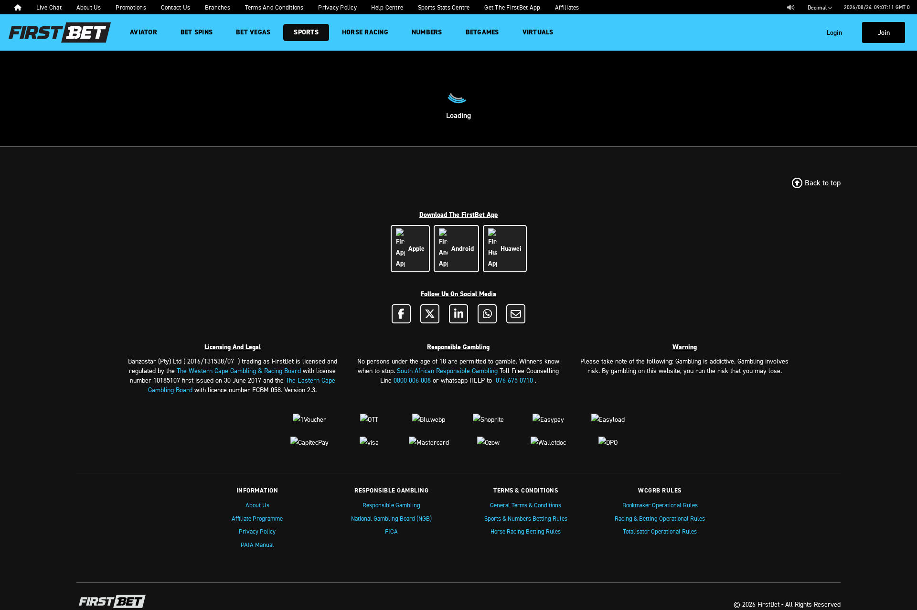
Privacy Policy (257, 531)
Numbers (427, 32)
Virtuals (538, 32)
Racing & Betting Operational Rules (660, 518)
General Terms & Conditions (525, 505)
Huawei (509, 248)
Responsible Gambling (391, 505)
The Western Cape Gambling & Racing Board (239, 370)
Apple (415, 248)
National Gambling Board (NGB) (391, 518)
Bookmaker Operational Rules (660, 505)
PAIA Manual (257, 544)
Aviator (143, 32)
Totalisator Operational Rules (660, 531)
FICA (391, 531)
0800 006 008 (412, 380)
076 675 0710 (514, 380)
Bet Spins (197, 32)
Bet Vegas (253, 32)
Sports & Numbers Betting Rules (525, 518)
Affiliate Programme (257, 518)
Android (461, 248)
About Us (257, 505)
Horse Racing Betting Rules (525, 531)
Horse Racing (365, 32)
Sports (306, 32)
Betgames (482, 32)
